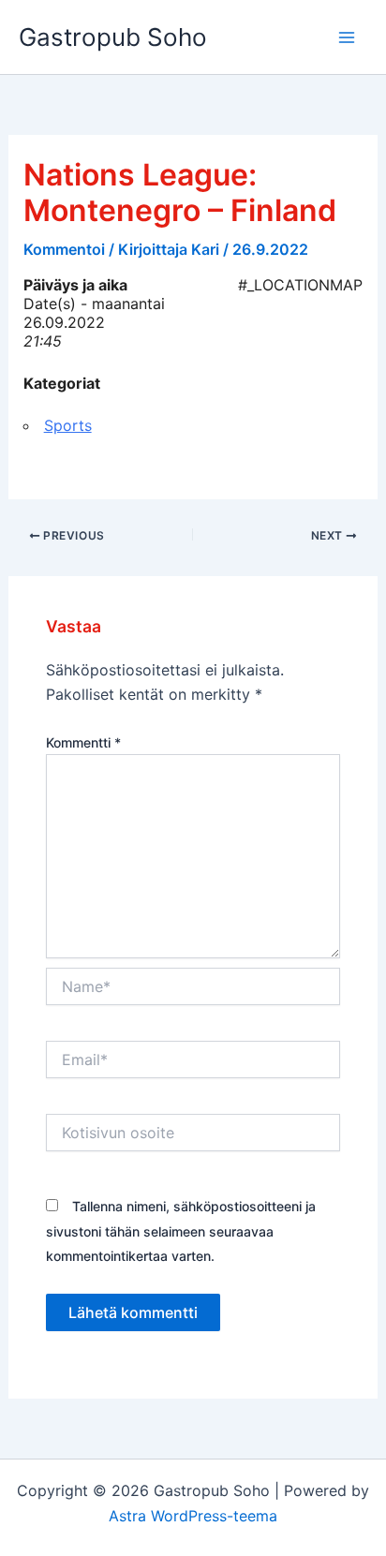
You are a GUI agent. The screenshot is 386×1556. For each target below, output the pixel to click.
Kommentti (83, 742)
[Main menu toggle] (346, 37)
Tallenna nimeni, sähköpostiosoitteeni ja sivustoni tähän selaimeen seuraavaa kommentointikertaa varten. (181, 1231)
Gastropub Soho (113, 37)
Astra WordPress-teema (193, 1515)
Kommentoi (64, 249)
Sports (68, 425)
